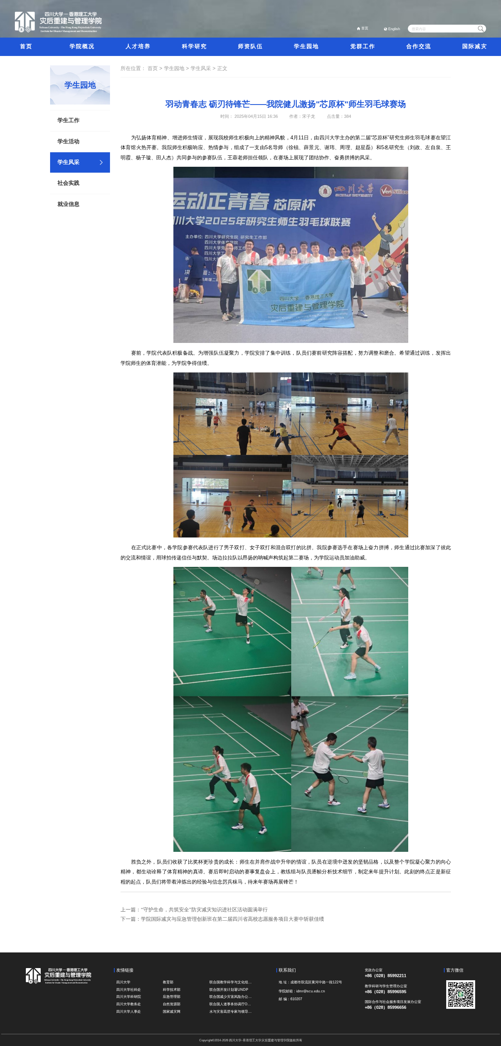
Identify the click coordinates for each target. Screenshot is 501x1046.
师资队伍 (250, 46)
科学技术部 (171, 990)
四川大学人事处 (128, 1012)
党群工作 (362, 46)
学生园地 (306, 46)
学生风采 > (204, 68)
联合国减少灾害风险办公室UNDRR (231, 997)
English (394, 29)
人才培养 (138, 46)
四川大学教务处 (128, 1004)
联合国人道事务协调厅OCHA (231, 1004)
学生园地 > (177, 68)
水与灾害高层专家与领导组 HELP (231, 1012)
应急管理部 (171, 997)
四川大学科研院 (128, 997)
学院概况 (82, 46)
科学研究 (194, 46)
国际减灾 (474, 46)
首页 (364, 28)
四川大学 (123, 982)
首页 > (156, 68)
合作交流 (418, 46)
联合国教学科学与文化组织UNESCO (231, 982)
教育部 (168, 982)
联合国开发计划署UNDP (228, 990)
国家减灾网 (171, 1012)
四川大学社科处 (128, 990)
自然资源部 (171, 1004)
